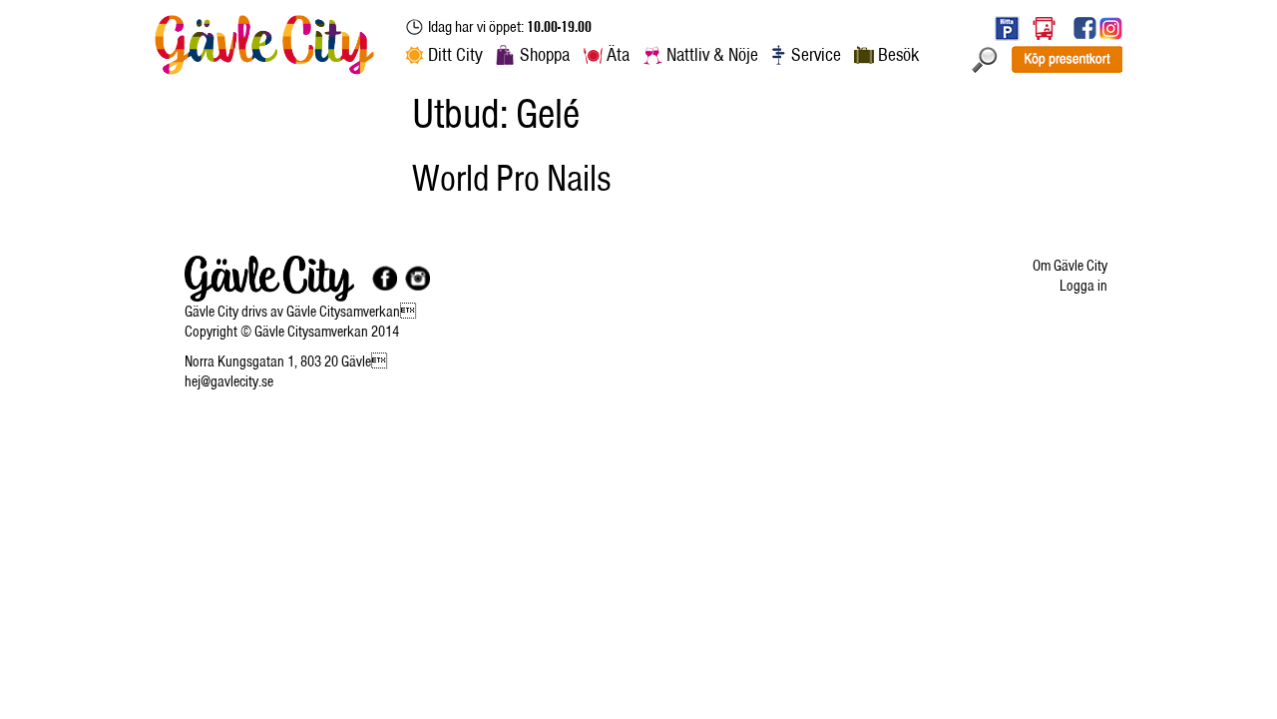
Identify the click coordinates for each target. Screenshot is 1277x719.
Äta (618, 54)
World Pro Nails (511, 177)
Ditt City (455, 54)
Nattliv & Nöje (712, 54)
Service (816, 54)
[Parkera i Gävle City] (1002, 27)
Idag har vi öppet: (510, 26)
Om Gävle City (1070, 266)
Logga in (1083, 286)
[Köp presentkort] (1066, 58)
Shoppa (545, 54)
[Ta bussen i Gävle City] (1044, 27)
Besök (898, 54)
